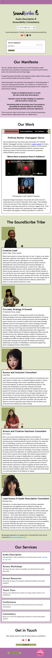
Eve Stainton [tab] (39, 131)
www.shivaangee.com (18, 537)
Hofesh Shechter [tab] (11, 131)
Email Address (11, 46)
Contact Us (26, 644)
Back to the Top (14, 653)
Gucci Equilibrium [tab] (26, 131)
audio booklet (36, 144)
